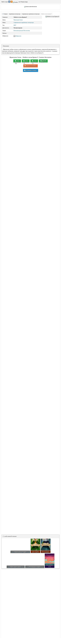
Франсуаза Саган (18, 19)
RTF (26, 61)
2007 (15, 25)
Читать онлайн (31, 66)
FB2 (18, 61)
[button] (9, 2)
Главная (5, 14)
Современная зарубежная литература (24, 22)
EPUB (44, 61)
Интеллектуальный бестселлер (22, 30)
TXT (35, 61)
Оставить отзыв (32, 70)
